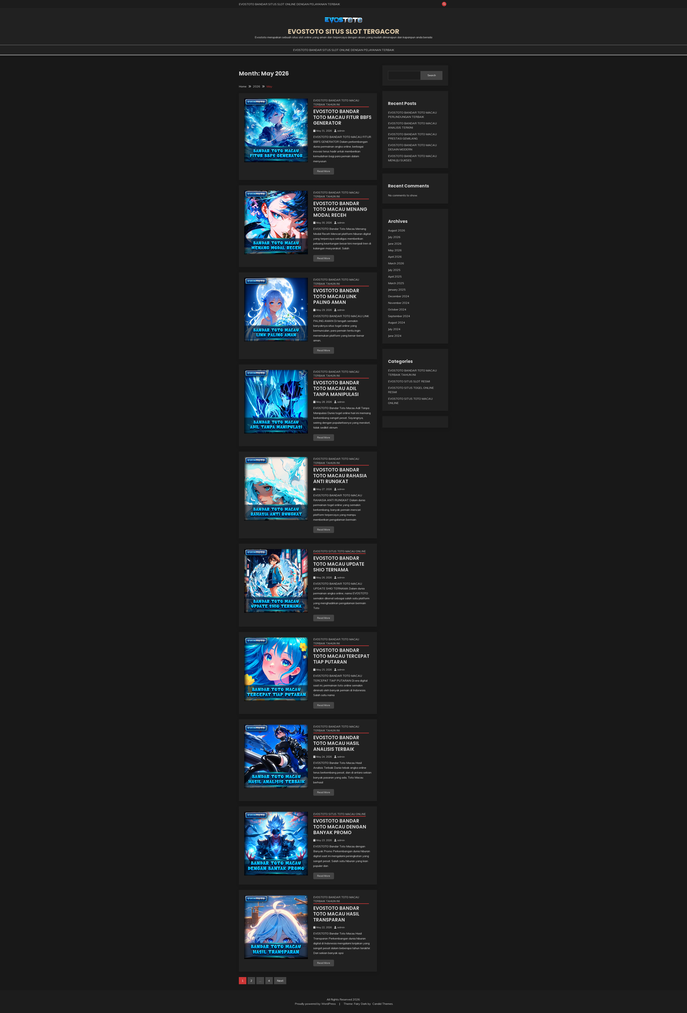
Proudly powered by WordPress (316, 1003)
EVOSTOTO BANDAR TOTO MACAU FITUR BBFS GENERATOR (342, 117)
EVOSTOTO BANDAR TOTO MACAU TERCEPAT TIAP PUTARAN (341, 656)
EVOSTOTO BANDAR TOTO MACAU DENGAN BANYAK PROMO (339, 827)
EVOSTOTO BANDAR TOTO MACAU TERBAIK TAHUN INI (336, 102)
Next (280, 980)
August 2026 (396, 230)
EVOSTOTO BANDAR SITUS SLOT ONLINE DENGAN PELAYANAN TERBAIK (289, 4)
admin (341, 130)
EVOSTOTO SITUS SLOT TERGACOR (343, 31)
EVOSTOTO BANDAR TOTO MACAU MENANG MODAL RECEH (340, 209)
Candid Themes (382, 1003)
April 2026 (395, 256)
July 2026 (394, 237)
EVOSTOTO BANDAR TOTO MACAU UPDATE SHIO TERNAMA (338, 564)
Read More (323, 171)
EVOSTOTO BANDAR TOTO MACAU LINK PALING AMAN (336, 296)
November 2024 (398, 303)
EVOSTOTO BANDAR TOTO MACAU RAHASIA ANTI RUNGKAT (340, 476)
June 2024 (394, 335)
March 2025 (396, 283)
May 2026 (395, 250)
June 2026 (394, 243)
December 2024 (398, 296)
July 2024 (394, 329)
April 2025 (395, 276)
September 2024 (399, 316)
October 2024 (397, 309)
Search (432, 75)
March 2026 (396, 263)
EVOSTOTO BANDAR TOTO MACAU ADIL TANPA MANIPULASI (336, 389)
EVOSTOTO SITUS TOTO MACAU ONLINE (339, 551)
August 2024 (396, 322)
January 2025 (397, 289)
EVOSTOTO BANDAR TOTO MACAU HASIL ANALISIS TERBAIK (336, 743)
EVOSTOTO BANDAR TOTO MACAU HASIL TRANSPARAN (336, 914)
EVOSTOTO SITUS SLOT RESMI (409, 381)
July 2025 (394, 270)
